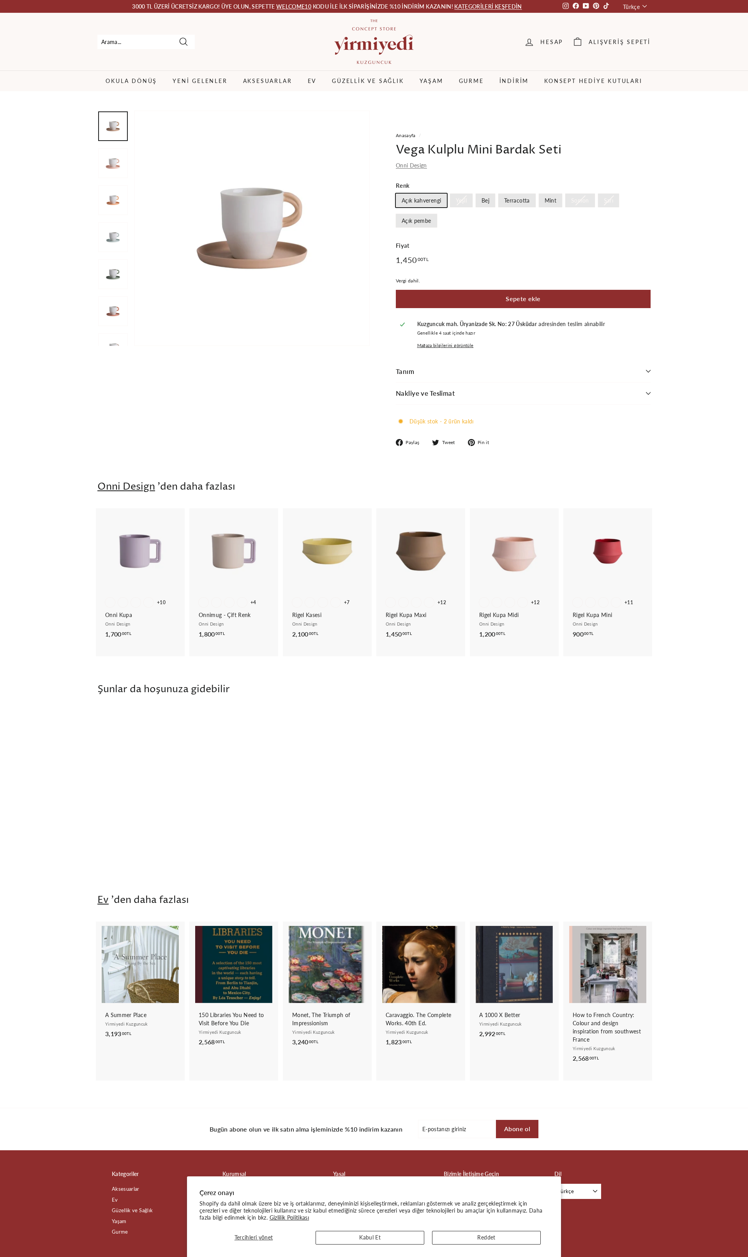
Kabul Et (370, 1237)
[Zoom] (252, 228)
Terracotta (517, 200)
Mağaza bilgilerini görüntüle (445, 345)
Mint (550, 200)
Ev (312, 81)
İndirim (514, 81)
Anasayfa (406, 135)
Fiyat (402, 245)
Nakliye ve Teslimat (425, 393)
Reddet (486, 1237)
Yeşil (461, 200)
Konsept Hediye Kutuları (593, 81)
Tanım (405, 371)
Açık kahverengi (421, 200)
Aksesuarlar (267, 81)
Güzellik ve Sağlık (368, 81)
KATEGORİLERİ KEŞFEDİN (488, 6)
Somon (580, 200)
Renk (402, 185)
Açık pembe (416, 220)
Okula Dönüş (131, 81)
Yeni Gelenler (200, 81)
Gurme (471, 81)
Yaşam (431, 81)
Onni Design (411, 165)
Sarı (608, 200)
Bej (485, 200)
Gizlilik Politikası (289, 1217)
